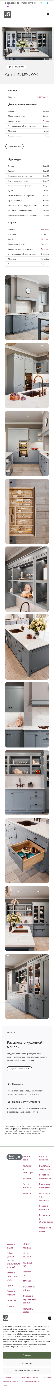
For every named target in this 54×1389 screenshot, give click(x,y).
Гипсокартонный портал (32, 1126)
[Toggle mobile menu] (48, 14)
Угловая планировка (33, 1133)
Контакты (47, 1377)
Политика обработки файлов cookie (10, 1381)
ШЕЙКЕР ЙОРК (41, 97)
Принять (27, 1355)
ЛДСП (43, 229)
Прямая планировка (31, 1131)
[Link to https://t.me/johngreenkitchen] (47, 3)
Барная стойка (15, 1126)
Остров (19, 1131)
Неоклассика (10, 1131)
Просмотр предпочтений (27, 1370)
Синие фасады (18, 1133)
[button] (49, 1318)
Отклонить (27, 1363)
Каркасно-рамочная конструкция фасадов (28, 1128)
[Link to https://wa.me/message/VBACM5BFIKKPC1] (41, 3)
